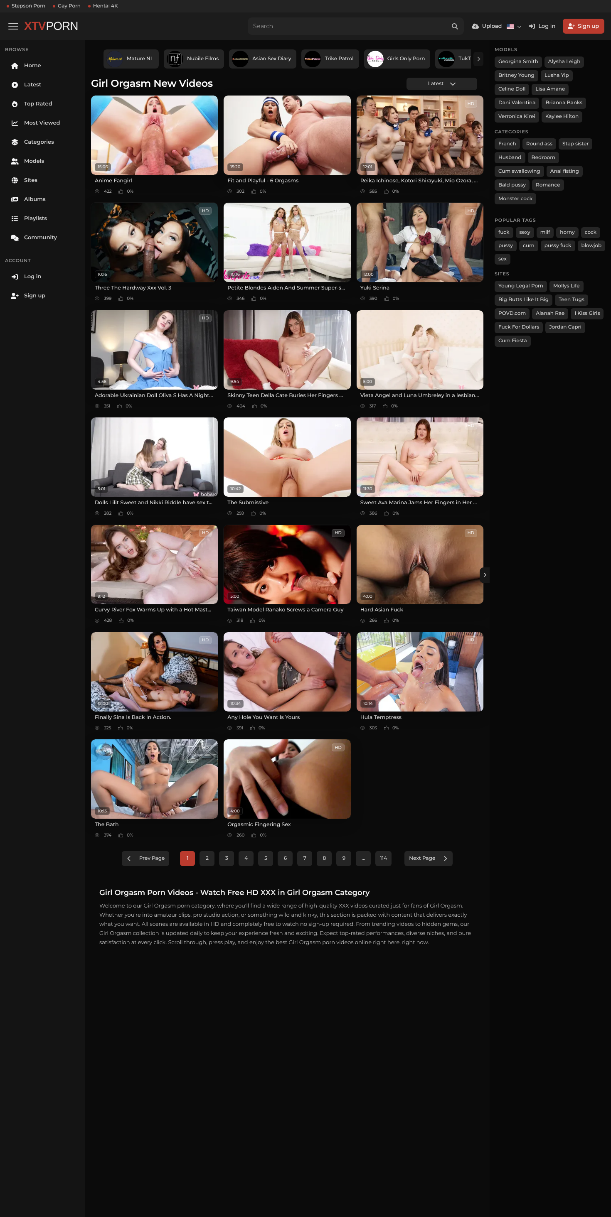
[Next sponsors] (478, 59)
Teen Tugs (571, 300)
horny (567, 232)
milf (545, 232)
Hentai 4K (105, 6)
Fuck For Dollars (518, 327)
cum (529, 246)
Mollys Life (566, 286)
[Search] (455, 26)
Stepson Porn (28, 6)
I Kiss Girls (587, 313)
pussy (505, 246)
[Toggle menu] (13, 26)
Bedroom (543, 158)
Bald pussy (512, 185)
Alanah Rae (550, 313)
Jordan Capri (565, 327)
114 (383, 858)
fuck (504, 232)
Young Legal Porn (520, 286)
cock (591, 232)
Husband (510, 158)
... (363, 858)
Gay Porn (69, 6)
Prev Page (152, 858)
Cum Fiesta (512, 341)
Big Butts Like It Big (523, 300)
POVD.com (512, 313)
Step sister (575, 144)
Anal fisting (564, 171)
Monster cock (515, 199)
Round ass (539, 144)
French (507, 144)
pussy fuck (558, 246)
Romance (548, 185)
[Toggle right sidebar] (485, 575)
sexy (525, 232)
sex (502, 259)
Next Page (422, 858)
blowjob (591, 246)
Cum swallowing (519, 171)
